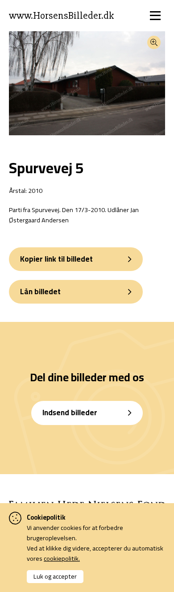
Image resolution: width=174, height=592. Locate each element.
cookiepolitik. (62, 558)
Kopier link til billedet (56, 259)
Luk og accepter (55, 576)
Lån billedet (40, 291)
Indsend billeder (69, 412)
